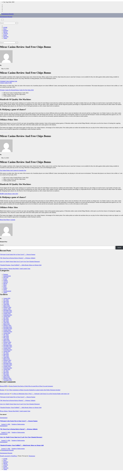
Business (5, 30)
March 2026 (6, 306)
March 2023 (6, 358)
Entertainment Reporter (6, 16)
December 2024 (7, 327)
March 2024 (6, 340)
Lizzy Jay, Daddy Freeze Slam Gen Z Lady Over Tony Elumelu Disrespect (20, 261)
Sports (5, 289)
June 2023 (6, 354)
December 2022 (7, 363)
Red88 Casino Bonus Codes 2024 (9, 193)
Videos (5, 38)
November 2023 (7, 346)
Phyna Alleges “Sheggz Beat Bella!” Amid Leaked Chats (15, 268)
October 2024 (7, 330)
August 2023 (6, 351)
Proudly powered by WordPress (8, 456)
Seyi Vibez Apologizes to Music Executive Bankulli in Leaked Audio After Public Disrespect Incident (33, 390)
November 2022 (7, 365)
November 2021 (7, 380)
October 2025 (7, 313)
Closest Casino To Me (6, 82)
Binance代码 (3, 386)
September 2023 (7, 349)
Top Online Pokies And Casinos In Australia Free (13, 170)
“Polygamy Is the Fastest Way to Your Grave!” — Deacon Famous (17, 254)
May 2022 (6, 374)
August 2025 (6, 316)
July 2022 (6, 371)
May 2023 (6, 355)
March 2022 (6, 377)
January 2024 (6, 343)
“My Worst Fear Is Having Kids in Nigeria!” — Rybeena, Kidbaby (17, 258)
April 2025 (6, 322)
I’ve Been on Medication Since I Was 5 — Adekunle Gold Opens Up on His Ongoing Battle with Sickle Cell (40, 393)
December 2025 (7, 310)
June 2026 (6, 301)
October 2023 (7, 348)
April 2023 (6, 357)
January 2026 (6, 309)
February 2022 (7, 378)
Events (5, 35)
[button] (0, 21)
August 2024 (6, 333)
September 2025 (7, 315)
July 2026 (6, 300)
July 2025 (6, 318)
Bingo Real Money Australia (7, 219)
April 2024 (6, 339)
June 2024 (6, 336)
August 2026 (6, 298)
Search (2, 245)
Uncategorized (7, 291)
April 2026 (6, 304)
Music (5, 285)
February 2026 (7, 307)
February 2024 (7, 342)
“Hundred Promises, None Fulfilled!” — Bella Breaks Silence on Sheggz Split (20, 265)
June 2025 (6, 319)
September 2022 (7, 368)
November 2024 (7, 328)
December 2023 (7, 345)
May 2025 (6, 321)
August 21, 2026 (5, 424)
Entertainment (7, 276)
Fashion (5, 280)
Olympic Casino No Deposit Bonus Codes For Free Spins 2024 (17, 90)
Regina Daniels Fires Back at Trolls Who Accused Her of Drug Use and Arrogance (31, 386)
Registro (2, 390)
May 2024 (6, 337)
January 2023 (6, 361)
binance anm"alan (4, 393)
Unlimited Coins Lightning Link (8, 81)
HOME (5, 27)
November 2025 (7, 312)
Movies (5, 32)
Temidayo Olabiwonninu (18, 424)
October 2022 (7, 366)
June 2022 (6, 372)
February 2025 (7, 325)
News (4, 29)
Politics (5, 288)
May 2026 (6, 303)
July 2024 (6, 334)
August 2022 (6, 369)
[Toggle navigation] (2, 20)
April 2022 (6, 375)
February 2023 (7, 360)
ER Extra (5, 36)
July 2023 (6, 352)
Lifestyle (5, 33)
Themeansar (32, 456)
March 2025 (6, 324)
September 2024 (7, 331)
